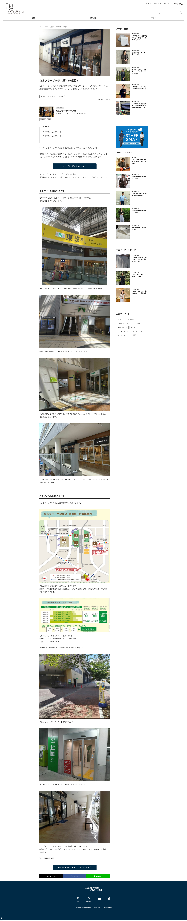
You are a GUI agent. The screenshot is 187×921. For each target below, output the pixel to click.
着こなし (134, 327)
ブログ (153, 18)
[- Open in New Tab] (78, 900)
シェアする (75, 876)
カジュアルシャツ (124, 323)
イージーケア (122, 327)
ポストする (52, 876)
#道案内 (61, 96)
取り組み (93, 18)
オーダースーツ (123, 335)
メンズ (120, 319)
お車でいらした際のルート (53, 136)
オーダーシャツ (138, 331)
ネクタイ (137, 323)
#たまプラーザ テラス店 (48, 96)
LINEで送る (99, 876)
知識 (33, 18)
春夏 (134, 335)
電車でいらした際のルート (53, 132)
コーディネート (123, 331)
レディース (130, 319)
